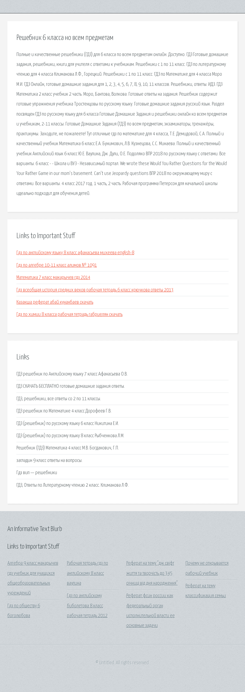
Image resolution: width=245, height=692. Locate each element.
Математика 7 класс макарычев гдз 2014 (53, 277)
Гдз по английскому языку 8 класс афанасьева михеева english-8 (75, 252)
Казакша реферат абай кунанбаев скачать (54, 302)
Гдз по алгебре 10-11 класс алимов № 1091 (56, 265)
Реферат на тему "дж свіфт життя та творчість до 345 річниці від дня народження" (152, 573)
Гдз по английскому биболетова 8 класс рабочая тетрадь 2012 (87, 605)
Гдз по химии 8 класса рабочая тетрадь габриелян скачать (69, 314)
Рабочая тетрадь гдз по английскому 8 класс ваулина (87, 573)
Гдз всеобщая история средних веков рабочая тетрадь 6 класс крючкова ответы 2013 (95, 290)
